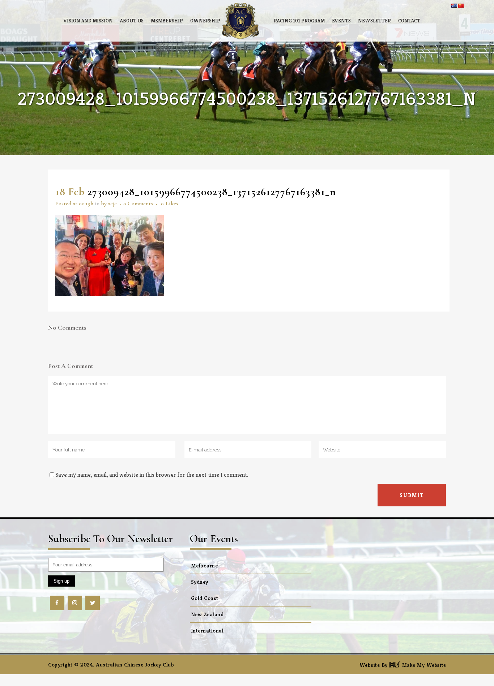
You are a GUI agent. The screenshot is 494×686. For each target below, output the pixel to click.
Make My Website (423, 664)
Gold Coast (204, 598)
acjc (112, 203)
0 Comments (138, 203)
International (207, 630)
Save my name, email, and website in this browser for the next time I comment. (151, 475)
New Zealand (207, 614)
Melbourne (204, 565)
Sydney (199, 581)
